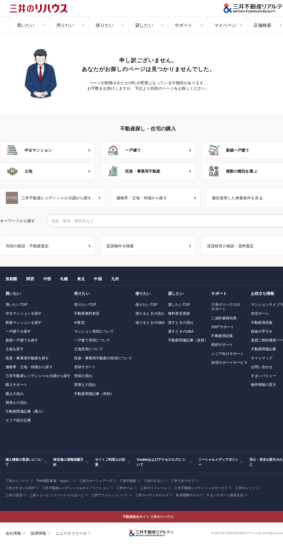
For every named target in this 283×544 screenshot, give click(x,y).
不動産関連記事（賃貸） (188, 340)
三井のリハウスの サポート (225, 306)
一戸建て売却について (92, 340)
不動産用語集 (222, 335)
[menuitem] (29, 25)
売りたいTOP (85, 304)
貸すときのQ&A (181, 331)
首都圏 (11, 278)
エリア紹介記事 (18, 420)
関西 (30, 278)
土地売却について (88, 349)
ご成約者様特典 (224, 318)
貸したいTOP (179, 304)
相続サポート (222, 344)
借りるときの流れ (149, 313)
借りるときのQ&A (150, 322)
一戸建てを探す (18, 331)
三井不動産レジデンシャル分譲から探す (38, 375)
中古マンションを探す (24, 313)
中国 (98, 278)
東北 (81, 278)
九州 (115, 278)
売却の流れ (83, 375)
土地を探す (15, 349)
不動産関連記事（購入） (25, 411)
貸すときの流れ (180, 322)
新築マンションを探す (24, 322)
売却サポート (85, 367)
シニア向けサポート (227, 353)
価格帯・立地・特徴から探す (29, 367)
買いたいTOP (16, 304)
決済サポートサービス (229, 362)
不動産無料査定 (86, 313)
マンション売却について (94, 331)
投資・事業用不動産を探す (27, 358)
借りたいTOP (146, 304)
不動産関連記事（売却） (94, 393)
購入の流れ (15, 393)
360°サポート (222, 327)
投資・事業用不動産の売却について (103, 358)
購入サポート (16, 384)
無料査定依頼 (179, 313)
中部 (47, 278)
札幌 (64, 278)
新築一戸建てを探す (22, 340)
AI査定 (79, 322)
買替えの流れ (16, 402)
